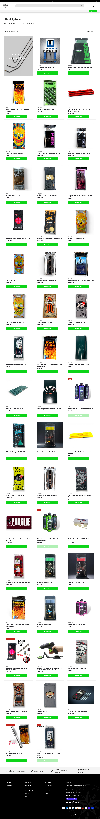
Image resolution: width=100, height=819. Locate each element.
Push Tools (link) (29, 788)
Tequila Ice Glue (10, 280)
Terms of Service (83, 814)
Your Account (48, 782)
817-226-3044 (69, 789)
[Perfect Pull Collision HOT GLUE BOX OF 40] (81, 522)
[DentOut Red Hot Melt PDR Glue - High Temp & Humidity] (81, 93)
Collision (23, 11)
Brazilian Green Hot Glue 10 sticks (78, 364)
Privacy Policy (61, 814)
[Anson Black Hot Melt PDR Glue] (50, 264)
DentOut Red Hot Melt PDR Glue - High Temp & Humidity (79, 110)
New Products (6, 11)
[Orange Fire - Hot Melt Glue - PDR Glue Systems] (19, 93)
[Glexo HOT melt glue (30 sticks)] (81, 695)
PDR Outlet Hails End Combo (14, 753)
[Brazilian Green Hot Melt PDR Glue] (19, 348)
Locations (85, 11)
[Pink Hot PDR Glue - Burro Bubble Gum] (50, 136)
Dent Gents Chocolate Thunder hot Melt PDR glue (18, 539)
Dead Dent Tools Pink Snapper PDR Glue (18, 238)
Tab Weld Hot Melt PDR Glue (45, 67)
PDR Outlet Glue (42, 711)
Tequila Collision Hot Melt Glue (15, 322)
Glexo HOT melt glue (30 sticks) (77, 711)
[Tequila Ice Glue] (19, 264)
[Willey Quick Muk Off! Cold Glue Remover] (81, 391)
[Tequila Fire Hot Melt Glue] (81, 222)
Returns (47, 788)
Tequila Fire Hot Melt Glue (76, 238)
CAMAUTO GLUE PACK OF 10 (76, 322)
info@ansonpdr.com (75, 795)
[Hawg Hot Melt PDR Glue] (50, 306)
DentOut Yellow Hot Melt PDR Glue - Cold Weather (80, 452)
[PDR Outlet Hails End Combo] (19, 737)
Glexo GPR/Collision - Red (76, 582)
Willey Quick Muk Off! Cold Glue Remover (80, 408)
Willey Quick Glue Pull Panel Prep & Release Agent (47, 539)
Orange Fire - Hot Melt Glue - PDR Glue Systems (17, 110)
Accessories (28, 796)
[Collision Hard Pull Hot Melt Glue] (50, 178)
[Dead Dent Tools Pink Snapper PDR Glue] (19, 222)
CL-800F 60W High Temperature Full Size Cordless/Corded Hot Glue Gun (49, 668)
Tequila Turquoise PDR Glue (14, 153)
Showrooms (9, 785)
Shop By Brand (42, 11)
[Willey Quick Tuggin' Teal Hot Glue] (19, 435)
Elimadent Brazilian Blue (44, 624)
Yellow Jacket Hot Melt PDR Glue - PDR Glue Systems (18, 625)
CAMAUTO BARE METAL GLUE (15, 495)
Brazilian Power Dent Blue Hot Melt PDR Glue (49, 754)
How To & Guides (33, 11)
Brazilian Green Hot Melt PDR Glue (16, 364)
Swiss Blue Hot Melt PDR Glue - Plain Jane (81, 280)
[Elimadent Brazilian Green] (50, 566)
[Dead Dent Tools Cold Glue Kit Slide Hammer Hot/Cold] (19, 651)
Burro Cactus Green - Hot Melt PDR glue (80, 67)
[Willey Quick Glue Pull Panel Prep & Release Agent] (50, 522)
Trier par (6, 31)
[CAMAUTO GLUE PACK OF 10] (81, 306)
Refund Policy (68, 814)
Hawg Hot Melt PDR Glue (44, 322)
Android (59, 1)
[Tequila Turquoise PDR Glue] (19, 136)
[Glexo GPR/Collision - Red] (81, 566)
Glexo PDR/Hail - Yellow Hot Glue (47, 452)
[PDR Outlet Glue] (50, 695)
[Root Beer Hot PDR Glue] (19, 178)
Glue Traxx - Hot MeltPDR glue (15, 408)
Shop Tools (14, 11)
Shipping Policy (75, 814)
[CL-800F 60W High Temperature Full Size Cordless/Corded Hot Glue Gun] (50, 651)
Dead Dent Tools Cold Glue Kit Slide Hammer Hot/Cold (16, 668)
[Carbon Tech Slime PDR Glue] (50, 93)
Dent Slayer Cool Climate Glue (77, 668)
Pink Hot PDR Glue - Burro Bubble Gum (49, 153)
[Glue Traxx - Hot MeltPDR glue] (19, 391)
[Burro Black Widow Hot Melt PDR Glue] (81, 136)
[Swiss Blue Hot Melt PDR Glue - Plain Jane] (81, 264)
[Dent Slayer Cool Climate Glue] (81, 651)
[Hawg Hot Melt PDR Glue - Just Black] (19, 695)
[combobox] (49, 5)
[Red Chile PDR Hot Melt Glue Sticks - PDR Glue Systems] (50, 348)
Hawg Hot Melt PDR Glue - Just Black (17, 711)
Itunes (54, 1)
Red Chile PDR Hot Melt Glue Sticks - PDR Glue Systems (49, 365)
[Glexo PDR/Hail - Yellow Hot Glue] (50, 435)
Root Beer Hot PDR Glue (13, 195)
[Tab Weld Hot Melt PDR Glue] (50, 51)
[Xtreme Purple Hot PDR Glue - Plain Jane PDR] (81, 178)
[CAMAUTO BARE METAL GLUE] (19, 479)
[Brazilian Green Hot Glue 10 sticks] (81, 348)
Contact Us (47, 793)
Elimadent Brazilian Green (45, 582)
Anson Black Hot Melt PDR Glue (46, 280)
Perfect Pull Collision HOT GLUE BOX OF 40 (80, 539)
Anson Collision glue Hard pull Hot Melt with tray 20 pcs (49, 409)
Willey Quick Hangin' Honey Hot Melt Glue (49, 238)
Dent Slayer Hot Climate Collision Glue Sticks (79, 496)
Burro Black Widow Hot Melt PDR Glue (79, 153)
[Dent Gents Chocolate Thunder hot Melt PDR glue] (19, 522)
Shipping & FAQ (48, 785)
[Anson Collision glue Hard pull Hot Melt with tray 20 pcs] (50, 391)
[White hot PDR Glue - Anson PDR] (50, 479)
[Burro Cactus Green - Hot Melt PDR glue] (81, 51)
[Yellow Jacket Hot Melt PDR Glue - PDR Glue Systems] (19, 608)
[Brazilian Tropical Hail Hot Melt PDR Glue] (19, 566)
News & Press (48, 790)
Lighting (27, 793)
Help (50, 11)
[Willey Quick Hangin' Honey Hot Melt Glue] (50, 222)
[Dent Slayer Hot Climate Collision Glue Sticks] (81, 479)
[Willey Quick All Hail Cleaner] (81, 608)
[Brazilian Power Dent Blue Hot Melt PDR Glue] (50, 737)
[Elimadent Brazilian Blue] (50, 608)
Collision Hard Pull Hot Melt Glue (47, 195)
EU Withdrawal (90, 814)
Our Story (9, 782)
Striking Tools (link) (29, 790)
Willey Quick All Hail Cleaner (76, 624)
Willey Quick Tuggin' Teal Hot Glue (16, 452)
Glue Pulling (28, 785)
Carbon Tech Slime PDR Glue (45, 109)
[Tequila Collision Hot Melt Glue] (19, 306)
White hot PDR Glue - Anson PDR (47, 495)
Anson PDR (11, 814)
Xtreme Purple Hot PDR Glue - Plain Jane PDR (80, 195)
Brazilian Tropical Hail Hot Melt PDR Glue (18, 582)
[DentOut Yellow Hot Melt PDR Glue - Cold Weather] (81, 435)
